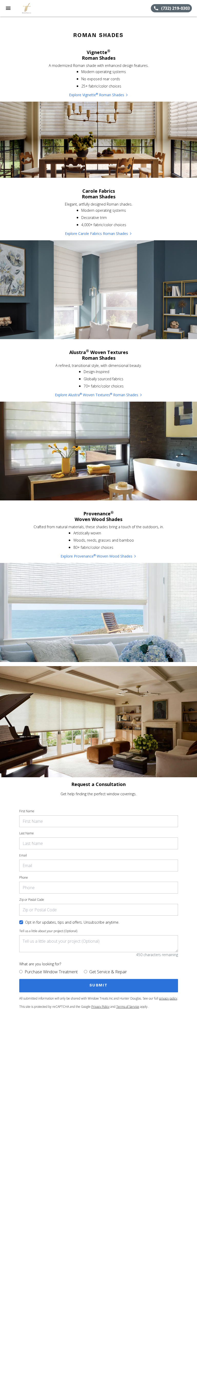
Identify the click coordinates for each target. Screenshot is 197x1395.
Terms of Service (127, 1006)
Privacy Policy (100, 1006)
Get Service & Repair (108, 972)
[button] (8, 8)
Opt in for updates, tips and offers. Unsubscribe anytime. (72, 922)
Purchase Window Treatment (51, 972)
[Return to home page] (31, 8)
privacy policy (168, 998)
